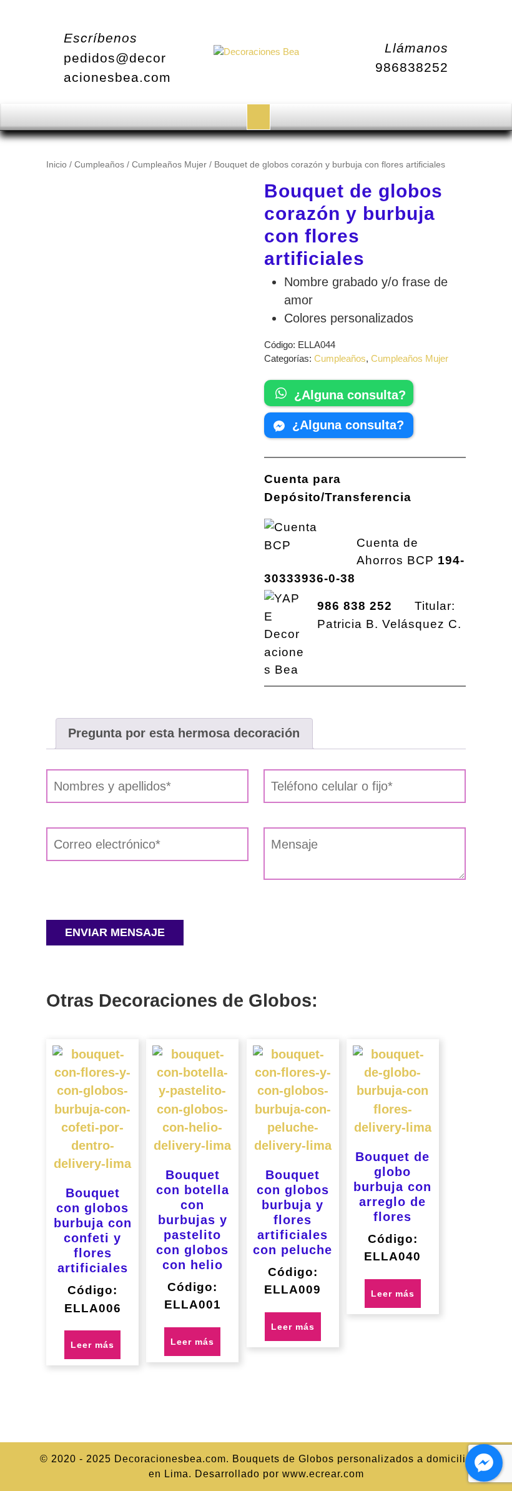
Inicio (56, 164)
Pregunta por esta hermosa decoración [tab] (184, 733)
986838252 (411, 67)
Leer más (92, 1345)
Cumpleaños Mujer (169, 164)
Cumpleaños (99, 164)
